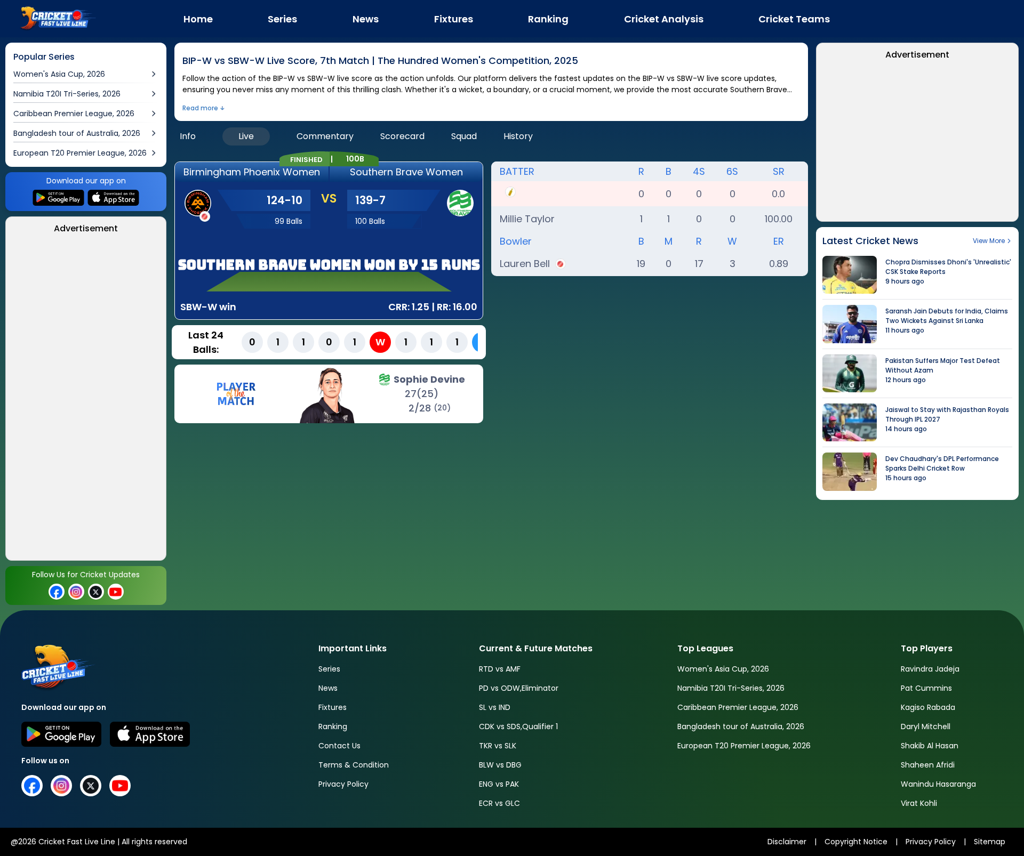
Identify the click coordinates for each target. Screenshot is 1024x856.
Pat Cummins (926, 688)
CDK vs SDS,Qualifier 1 (518, 726)
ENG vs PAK (499, 784)
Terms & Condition (353, 765)
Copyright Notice (856, 841)
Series (329, 669)
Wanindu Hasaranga (938, 784)
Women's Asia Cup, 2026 (723, 669)
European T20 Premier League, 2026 (744, 745)
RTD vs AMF (500, 669)
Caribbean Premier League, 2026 (737, 707)
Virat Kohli (919, 803)
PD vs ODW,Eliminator (518, 688)
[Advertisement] (87, 400)
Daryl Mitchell (925, 726)
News (328, 688)
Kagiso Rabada (928, 707)
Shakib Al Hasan (929, 745)
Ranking (332, 726)
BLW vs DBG (500, 765)
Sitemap (989, 841)
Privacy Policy (343, 784)
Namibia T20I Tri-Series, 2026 (731, 688)
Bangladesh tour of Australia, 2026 (740, 726)
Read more (200, 107)
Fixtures (332, 707)
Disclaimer (786, 841)
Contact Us (339, 745)
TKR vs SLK (497, 745)
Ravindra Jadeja (930, 669)
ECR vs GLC (499, 803)
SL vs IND (494, 707)
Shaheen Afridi (928, 765)
